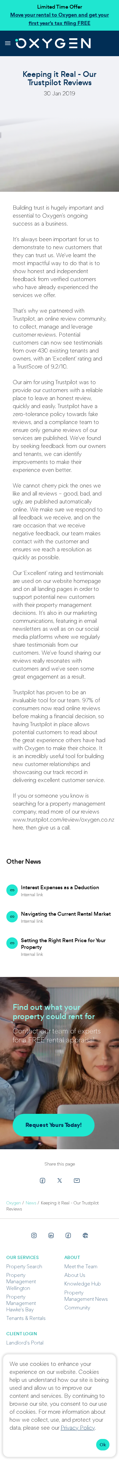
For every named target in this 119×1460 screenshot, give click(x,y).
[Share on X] (60, 1180)
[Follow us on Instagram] (34, 1235)
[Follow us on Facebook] (68, 1235)
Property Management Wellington (21, 1282)
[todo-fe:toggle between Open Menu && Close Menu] (7, 43)
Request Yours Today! (53, 1125)
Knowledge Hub (82, 1284)
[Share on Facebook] (43, 1180)
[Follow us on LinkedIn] (51, 1235)
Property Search (24, 1267)
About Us (74, 1275)
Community (77, 1308)
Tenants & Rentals (26, 1318)
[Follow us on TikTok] (85, 1235)
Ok (103, 1444)
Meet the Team (80, 1267)
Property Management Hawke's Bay (21, 1303)
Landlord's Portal (24, 1343)
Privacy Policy (78, 1428)
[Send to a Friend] (77, 1180)
